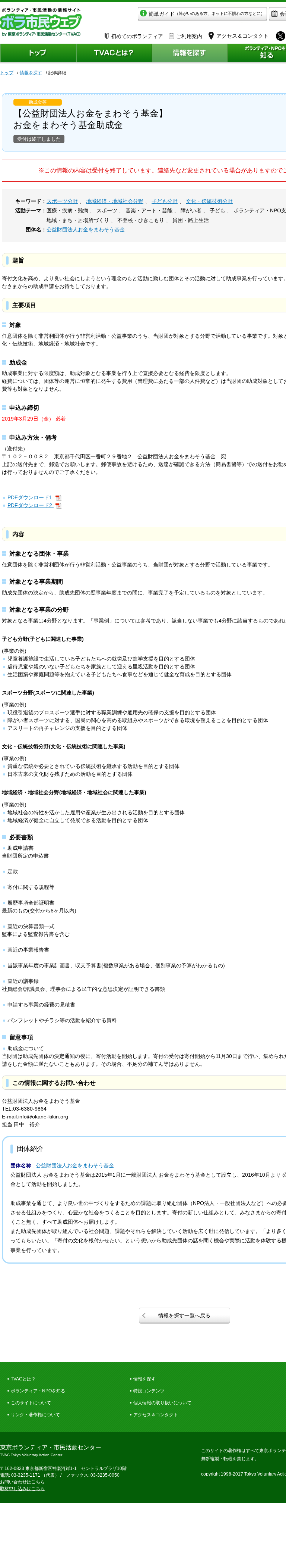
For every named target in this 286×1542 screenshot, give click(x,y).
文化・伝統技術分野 (209, 201)
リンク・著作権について (35, 1414)
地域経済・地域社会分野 (114, 201)
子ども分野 (165, 201)
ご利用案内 (189, 36)
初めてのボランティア (137, 36)
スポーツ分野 (62, 201)
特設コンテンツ (149, 1390)
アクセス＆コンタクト (155, 1414)
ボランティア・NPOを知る (38, 1390)
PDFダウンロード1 (30, 497)
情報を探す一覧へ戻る (184, 1315)
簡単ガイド (207, 14)
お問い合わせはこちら (22, 1482)
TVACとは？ (23, 1379)
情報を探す (31, 72)
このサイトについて (31, 1402)
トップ (6, 72)
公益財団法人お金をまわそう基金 (86, 229)
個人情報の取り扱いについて (162, 1402)
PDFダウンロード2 (30, 505)
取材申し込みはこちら (22, 1488)
